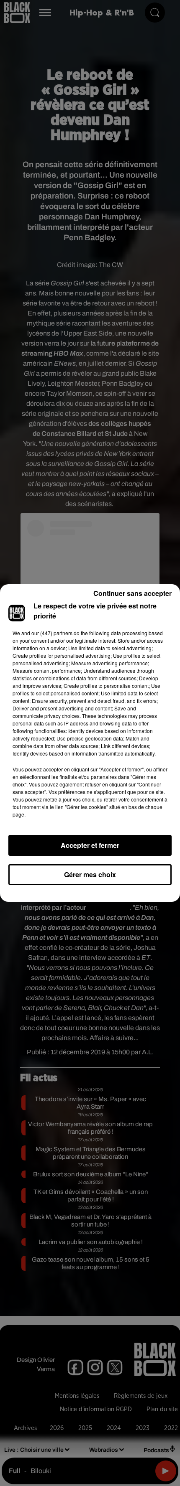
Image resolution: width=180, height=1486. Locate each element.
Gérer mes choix (90, 874)
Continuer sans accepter (132, 593)
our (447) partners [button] (51, 632)
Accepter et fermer (90, 845)
